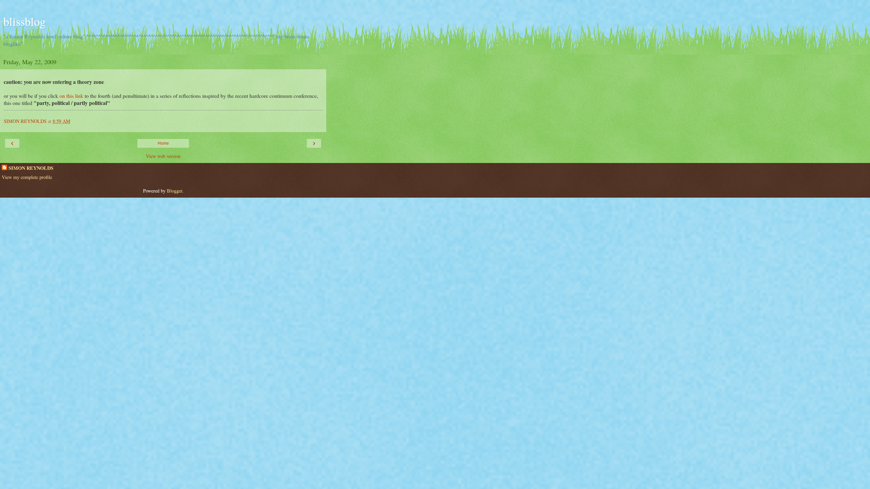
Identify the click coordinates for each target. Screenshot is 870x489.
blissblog (24, 21)
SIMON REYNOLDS (30, 168)
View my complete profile (27, 177)
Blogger (174, 190)
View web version (163, 156)
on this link (71, 95)
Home (163, 143)
